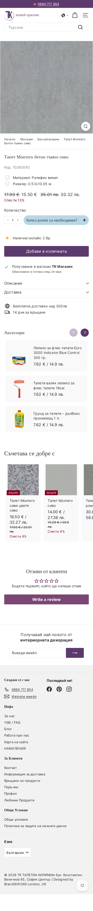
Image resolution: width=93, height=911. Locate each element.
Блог (8, 729)
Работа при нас (16, 735)
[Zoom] (85, 126)
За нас (9, 716)
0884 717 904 (48, 4)
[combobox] (46, 27)
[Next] (85, 332)
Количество (15, 210)
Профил (10, 793)
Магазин (26, 139)
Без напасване (48, 139)
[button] (65, 15)
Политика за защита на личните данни (35, 826)
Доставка (12, 292)
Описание (13, 283)
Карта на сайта (16, 742)
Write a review (46, 599)
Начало (9, 139)
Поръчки (11, 787)
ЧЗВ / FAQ (12, 722)
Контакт (10, 768)
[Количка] (75, 15)
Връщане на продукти (22, 781)
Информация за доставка (24, 774)
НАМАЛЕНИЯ (15, 748)
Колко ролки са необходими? (52, 220)
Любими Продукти (19, 800)
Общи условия (16, 819)
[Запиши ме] (75, 653)
